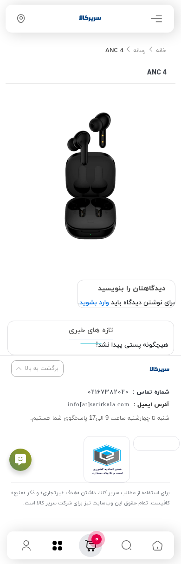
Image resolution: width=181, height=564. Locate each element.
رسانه (139, 50)
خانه (161, 50)
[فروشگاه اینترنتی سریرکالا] (159, 369)
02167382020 (108, 392)
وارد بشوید (94, 302)
